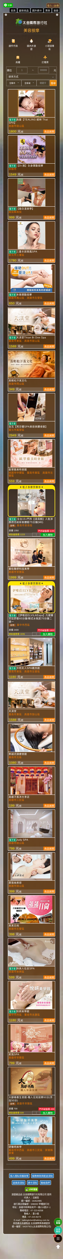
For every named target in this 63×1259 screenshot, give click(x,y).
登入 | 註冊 (53, 5)
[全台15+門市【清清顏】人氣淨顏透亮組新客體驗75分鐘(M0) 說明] (31, 502)
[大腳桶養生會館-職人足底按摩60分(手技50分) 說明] (31, 1081)
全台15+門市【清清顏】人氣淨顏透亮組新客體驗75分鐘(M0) (31, 521)
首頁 (13, 10)
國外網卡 (37, 10)
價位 (9, 70)
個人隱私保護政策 (19, 1176)
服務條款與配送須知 (42, 1176)
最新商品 (24, 10)
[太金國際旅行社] (31, 21)
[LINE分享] (8, 5)
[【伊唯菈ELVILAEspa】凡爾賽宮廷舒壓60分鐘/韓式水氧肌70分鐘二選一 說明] (31, 599)
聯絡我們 (45, 1182)
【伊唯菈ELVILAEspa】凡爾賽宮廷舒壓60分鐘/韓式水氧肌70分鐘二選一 (31, 618)
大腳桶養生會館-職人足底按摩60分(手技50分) (31, 1099)
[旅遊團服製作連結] (58, 1230)
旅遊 (56, 10)
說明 (12, 525)
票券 (47, 10)
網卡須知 (32, 1182)
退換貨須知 (18, 1182)
